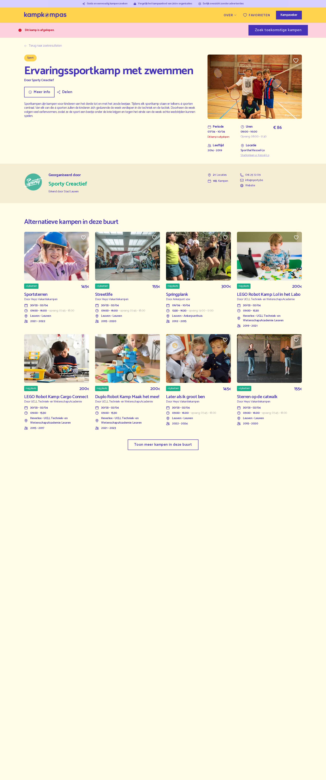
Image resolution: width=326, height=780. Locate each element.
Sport (30, 58)
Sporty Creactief (43, 80)
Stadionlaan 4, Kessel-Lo (255, 155)
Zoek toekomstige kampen (278, 30)
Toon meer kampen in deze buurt (163, 445)
